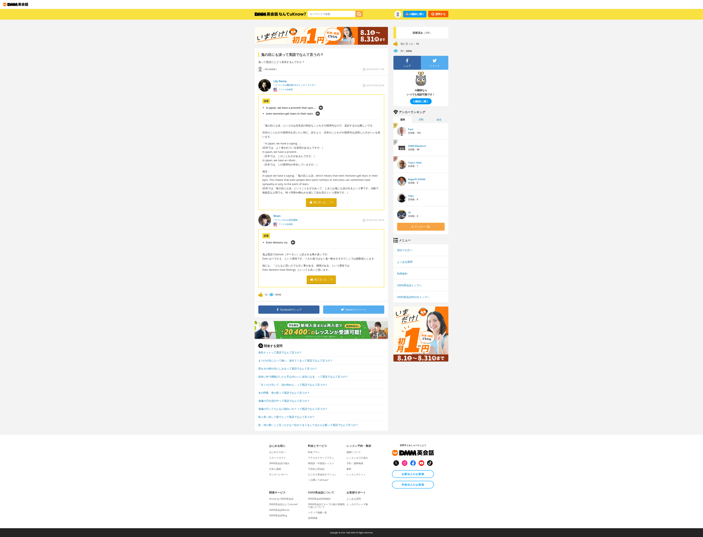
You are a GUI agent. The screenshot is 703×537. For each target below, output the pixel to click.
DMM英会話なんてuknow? (283, 504)
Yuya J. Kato (415, 162)
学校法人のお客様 (413, 484)
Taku (411, 195)
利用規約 (402, 273)
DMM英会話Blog (278, 515)
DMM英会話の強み (279, 463)
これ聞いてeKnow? (318, 480)
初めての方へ (404, 250)
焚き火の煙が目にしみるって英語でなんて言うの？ (287, 368)
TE (409, 212)
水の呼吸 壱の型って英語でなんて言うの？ (284, 392)
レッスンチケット (356, 474)
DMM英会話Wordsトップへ (413, 297)
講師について (354, 452)
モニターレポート (278, 474)
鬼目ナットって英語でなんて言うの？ (280, 352)
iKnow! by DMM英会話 (281, 498)
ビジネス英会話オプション (322, 474)
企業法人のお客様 (413, 474)
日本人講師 (275, 469)
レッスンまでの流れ (357, 457)
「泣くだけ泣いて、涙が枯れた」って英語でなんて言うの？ (293, 384)
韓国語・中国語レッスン (321, 463)
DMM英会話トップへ (409, 285)
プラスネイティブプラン (321, 457)
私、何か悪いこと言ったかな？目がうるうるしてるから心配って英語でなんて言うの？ (308, 425)
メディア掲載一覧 (317, 512)
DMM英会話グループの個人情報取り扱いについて (326, 505)
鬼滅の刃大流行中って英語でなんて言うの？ (284, 400)
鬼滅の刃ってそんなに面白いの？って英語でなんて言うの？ (293, 409)
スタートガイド (277, 457)
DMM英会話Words (279, 510)
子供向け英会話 (316, 469)
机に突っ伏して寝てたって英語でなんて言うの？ (286, 417)
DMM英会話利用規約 (319, 498)
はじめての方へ (277, 452)
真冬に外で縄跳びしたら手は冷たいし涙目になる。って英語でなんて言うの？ (303, 376)
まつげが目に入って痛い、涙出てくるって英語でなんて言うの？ (295, 360)
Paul (410, 129)
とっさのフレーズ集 (357, 504)
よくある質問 (404, 262)
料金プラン (314, 452)
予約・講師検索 (355, 463)
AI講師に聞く (417, 14)
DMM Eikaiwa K (417, 146)
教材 (349, 469)
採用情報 (312, 518)
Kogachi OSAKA (416, 179)
